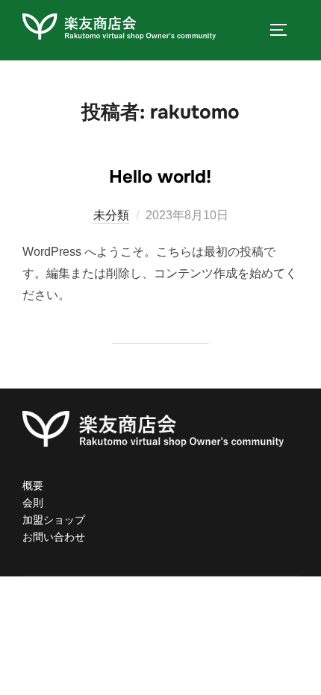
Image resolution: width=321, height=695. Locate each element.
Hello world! (160, 177)
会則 (32, 503)
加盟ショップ (53, 520)
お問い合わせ (53, 537)
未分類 (111, 215)
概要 (32, 485)
